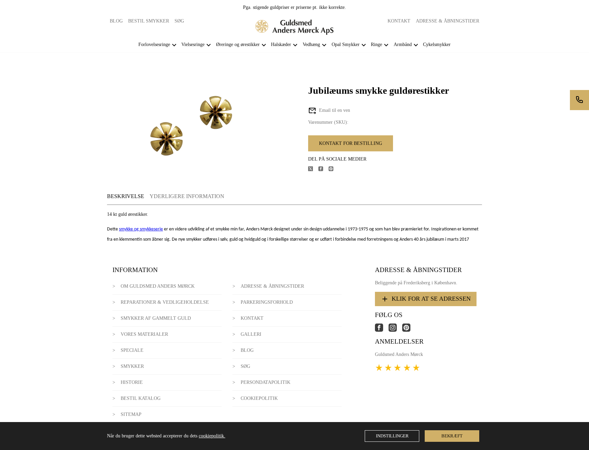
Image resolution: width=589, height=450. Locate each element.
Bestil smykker (148, 21)
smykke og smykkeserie (141, 229)
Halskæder (281, 44)
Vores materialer (144, 334)
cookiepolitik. (212, 435)
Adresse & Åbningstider (447, 21)
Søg (179, 21)
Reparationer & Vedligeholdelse (165, 302)
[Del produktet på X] (313, 169)
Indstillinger (392, 435)
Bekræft (452, 435)
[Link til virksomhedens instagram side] (395, 330)
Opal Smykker (346, 44)
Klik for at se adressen (431, 298)
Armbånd (403, 44)
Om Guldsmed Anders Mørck (158, 286)
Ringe (376, 44)
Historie (132, 382)
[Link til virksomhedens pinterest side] (409, 330)
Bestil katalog (141, 398)
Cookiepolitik (259, 398)
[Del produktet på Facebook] (323, 169)
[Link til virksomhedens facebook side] (382, 330)
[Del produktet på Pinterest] (334, 169)
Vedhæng (311, 44)
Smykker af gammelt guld (156, 318)
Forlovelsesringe (154, 44)
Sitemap (131, 414)
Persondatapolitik (265, 382)
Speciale (132, 350)
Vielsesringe (193, 44)
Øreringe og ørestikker (238, 44)
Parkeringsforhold (267, 302)
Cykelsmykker (437, 44)
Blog (116, 21)
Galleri (251, 334)
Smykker (132, 366)
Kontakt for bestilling (350, 143)
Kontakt (399, 21)
